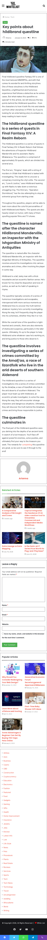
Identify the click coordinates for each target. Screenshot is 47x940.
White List (41, 923)
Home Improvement (12, 816)
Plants (6, 859)
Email (5, 615)
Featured (7, 792)
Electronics (8, 784)
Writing (6, 911)
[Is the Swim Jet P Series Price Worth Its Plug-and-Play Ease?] (35, 538)
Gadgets (7, 800)
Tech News (8, 883)
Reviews (7, 867)
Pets (5, 851)
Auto (5, 757)
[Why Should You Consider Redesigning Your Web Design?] (12, 669)
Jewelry (7, 824)
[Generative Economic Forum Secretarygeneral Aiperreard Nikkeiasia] (35, 669)
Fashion (7, 788)
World (6, 907)
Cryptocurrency (10, 777)
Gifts (5, 808)
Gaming (7, 804)
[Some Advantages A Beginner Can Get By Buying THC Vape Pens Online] (12, 724)
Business (7, 761)
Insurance (8, 820)
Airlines (6, 753)
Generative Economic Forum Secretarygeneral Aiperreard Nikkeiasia (35, 681)
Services (7, 871)
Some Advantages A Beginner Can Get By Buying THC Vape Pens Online (11, 736)
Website (5, 624)
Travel (6, 891)
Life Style (7, 844)
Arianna (8, 38)
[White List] (13, 5)
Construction (9, 773)
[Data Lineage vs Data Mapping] (12, 538)
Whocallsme (8, 903)
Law (5, 840)
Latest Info (8, 836)
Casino (6, 765)
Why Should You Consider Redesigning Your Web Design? (12, 680)
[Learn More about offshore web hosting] (12, 699)
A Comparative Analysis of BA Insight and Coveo (12, 513)
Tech (12, 17)
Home (6, 17)
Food (5, 796)
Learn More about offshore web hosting (12, 710)
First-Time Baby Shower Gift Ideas (33, 707)
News (6, 847)
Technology (8, 887)
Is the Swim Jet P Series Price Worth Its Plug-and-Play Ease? (34, 548)
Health (6, 812)
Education (8, 780)
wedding (7, 899)
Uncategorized (9, 895)
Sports (6, 875)
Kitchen (7, 832)
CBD (5, 769)
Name (5, 605)
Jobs (5, 828)
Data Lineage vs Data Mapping (12, 547)
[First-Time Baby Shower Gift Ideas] (35, 698)
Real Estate (8, 863)
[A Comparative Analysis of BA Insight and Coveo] (12, 502)
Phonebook (8, 855)
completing (27, 444)
